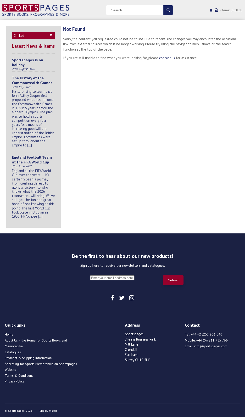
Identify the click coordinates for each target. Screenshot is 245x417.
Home (9, 334)
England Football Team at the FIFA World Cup (32, 159)
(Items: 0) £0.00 (231, 10)
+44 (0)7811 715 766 (212, 340)
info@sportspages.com (210, 346)
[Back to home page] (35, 9)
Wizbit (53, 410)
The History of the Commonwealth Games (32, 80)
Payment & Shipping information (28, 358)
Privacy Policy (14, 381)
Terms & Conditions (19, 375)
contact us (167, 58)
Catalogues (13, 352)
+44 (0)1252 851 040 (206, 334)
